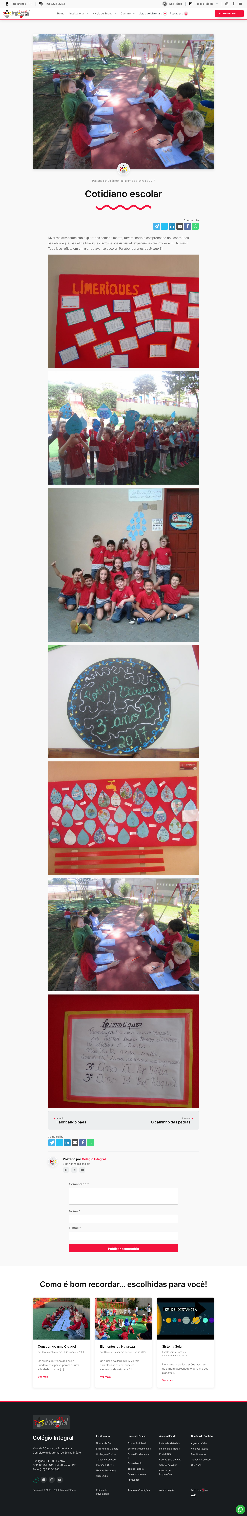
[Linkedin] (172, 226)
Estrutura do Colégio (107, 1448)
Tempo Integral (136, 1468)
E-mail (75, 1228)
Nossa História (104, 1443)
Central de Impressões (165, 1472)
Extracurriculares (137, 1474)
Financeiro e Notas (169, 1448)
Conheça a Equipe (106, 1454)
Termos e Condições (139, 1490)
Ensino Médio (135, 1463)
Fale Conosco (198, 1454)
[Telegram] (156, 226)
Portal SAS (165, 1454)
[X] (164, 226)
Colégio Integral (94, 1159)
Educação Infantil (137, 1443)
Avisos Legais (166, 1490)
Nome (74, 1211)
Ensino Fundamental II (138, 1456)
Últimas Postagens (106, 1470)
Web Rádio (102, 1475)
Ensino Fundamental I (139, 1448)
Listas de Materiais (169, 1443)
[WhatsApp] (195, 226)
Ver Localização (199, 1448)
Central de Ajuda (168, 1464)
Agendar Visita (229, 13)
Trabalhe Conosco (106, 1459)
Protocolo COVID (105, 1464)
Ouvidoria (196, 1464)
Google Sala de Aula (170, 1459)
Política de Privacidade (102, 1492)
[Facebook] (187, 226)
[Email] (179, 226)
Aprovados (133, 1479)
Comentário (79, 1184)
